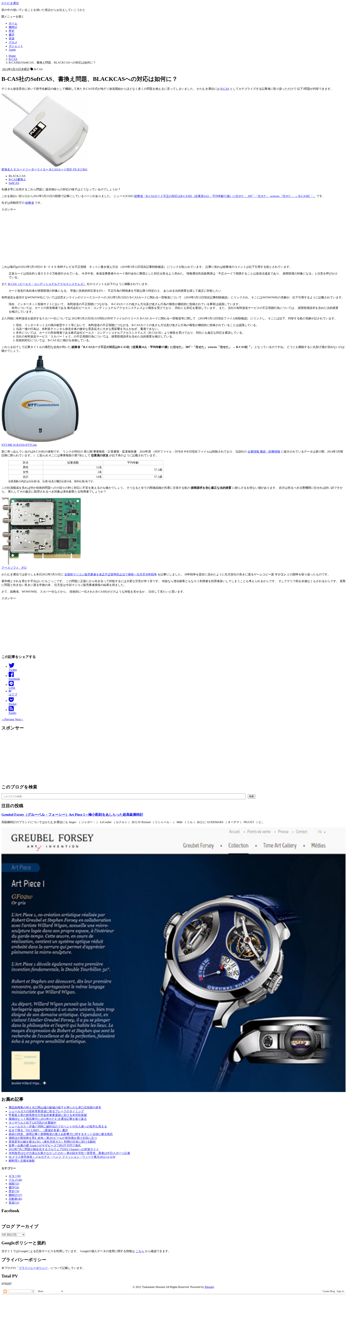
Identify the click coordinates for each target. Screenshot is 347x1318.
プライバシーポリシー (33, 1268)
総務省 (29, 202)
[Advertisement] (109, 237)
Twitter (13, 669)
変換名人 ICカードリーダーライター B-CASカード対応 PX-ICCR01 (44, 169)
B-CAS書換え (17, 179)
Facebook (14, 678)
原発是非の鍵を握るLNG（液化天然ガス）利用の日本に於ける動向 (52, 1141)
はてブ (13, 693)
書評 (11, 34)
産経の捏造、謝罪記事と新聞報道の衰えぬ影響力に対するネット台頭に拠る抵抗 (61, 1134)
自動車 (15, 1198)
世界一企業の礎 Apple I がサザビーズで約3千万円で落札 (45, 1145)
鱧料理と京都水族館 (22, 1160)
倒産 (14, 1183)
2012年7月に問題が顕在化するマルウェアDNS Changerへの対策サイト (54, 1149)
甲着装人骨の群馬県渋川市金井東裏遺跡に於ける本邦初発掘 (48, 1115)
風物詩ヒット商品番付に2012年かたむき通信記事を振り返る (48, 1118)
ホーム (13, 23)
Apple (12, 49)
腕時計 (13, 27)
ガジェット (16, 46)
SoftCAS (14, 183)
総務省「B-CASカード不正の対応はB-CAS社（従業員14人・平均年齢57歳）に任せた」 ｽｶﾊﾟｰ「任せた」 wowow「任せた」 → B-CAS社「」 (225, 196)
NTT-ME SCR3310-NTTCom (19, 444)
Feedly (12, 713)
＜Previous (7, 719)
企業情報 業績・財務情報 (264, 451)
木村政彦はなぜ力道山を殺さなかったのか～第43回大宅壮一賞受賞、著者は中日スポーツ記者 (69, 1153)
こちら (140, 1251)
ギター (15, 1176)
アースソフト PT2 (14, 567)
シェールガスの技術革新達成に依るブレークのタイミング (46, 1111)
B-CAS (224, 88)
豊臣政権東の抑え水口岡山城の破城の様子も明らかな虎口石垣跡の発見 (55, 1107)
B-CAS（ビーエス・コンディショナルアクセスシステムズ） (47, 284)
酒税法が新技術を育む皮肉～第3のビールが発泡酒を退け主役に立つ (53, 1137)
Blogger (209, 1287)
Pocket (12, 704)
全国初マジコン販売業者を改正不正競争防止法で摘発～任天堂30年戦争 (110, 574)
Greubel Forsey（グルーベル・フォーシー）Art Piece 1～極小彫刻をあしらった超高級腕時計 (72, 814)
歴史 (11, 30)
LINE (12, 687)
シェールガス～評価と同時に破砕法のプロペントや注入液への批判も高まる (58, 1126)
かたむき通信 (10, 3)
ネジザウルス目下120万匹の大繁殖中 (32, 1122)
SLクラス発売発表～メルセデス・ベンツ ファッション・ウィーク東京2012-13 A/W (62, 1156)
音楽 (11, 38)
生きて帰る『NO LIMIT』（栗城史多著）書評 (38, 1130)
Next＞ (19, 719)
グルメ (13, 42)
